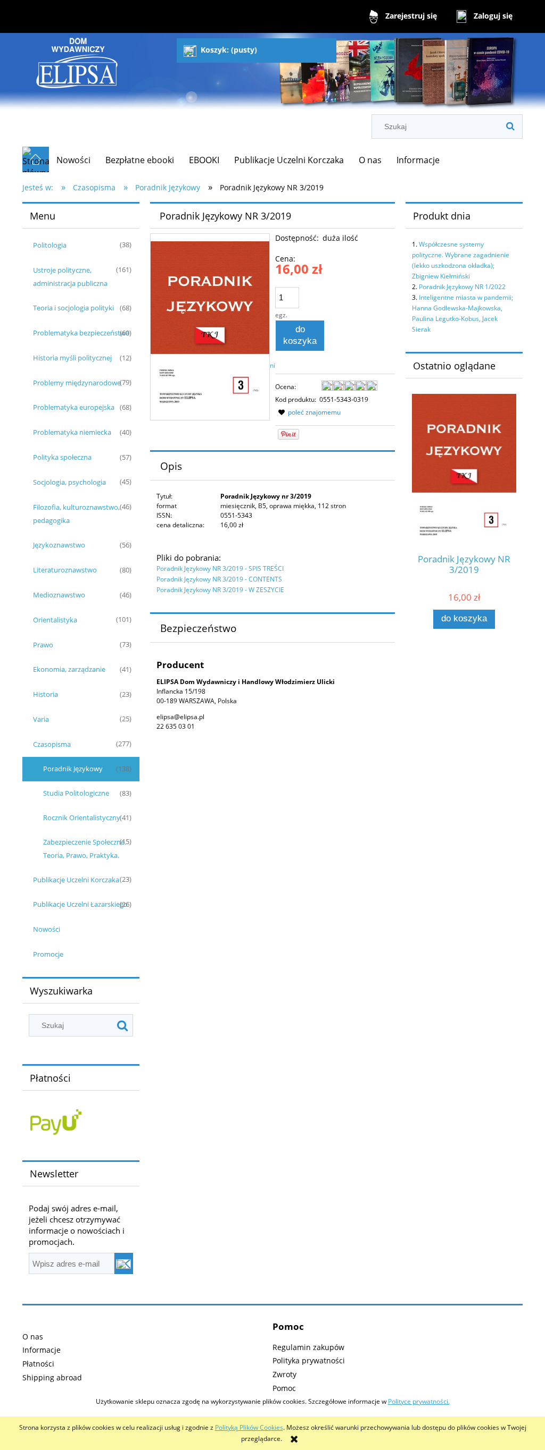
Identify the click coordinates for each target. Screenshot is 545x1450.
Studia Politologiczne (76, 793)
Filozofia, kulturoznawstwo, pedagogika (76, 513)
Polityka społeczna (62, 457)
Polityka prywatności (308, 1360)
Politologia (50, 245)
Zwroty (284, 1374)
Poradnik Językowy (73, 768)
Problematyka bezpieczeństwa (81, 333)
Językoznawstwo (59, 545)
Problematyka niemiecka (72, 432)
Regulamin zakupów (308, 1347)
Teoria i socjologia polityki (73, 308)
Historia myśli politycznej (72, 357)
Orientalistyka (55, 620)
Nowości (46, 929)
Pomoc (284, 1388)
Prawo (43, 645)
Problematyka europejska (73, 407)
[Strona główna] (77, 74)
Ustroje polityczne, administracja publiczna (70, 276)
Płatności (38, 1364)
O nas (32, 1336)
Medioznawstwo (59, 595)
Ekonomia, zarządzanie (69, 669)
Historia (45, 694)
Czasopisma (52, 744)
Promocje (48, 954)
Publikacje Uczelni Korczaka (76, 879)
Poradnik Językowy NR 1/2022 (462, 286)
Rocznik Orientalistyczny (81, 817)
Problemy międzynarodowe (77, 382)
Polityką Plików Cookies (249, 1427)
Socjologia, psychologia (69, 482)
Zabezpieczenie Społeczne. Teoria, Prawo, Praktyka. (84, 848)
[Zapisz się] (123, 1263)
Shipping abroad (52, 1377)
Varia (41, 719)
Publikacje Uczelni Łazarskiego (80, 904)
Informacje (41, 1350)
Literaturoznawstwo (65, 570)
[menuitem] (73, 160)
